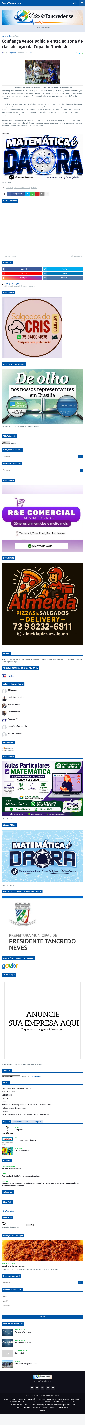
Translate (37, 1076)
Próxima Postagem (75, 256)
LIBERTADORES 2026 (23, 1407)
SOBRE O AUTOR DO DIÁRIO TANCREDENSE (16, 1088)
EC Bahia (34, 188)
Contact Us (22, 1399)
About (13, 1399)
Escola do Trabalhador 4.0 (32, 1402)
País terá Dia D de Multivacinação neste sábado (21, 1176)
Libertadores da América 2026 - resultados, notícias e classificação (25, 1115)
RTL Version (32, 1399)
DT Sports (19, 1130)
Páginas (38, 1122)
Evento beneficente (22, 1151)
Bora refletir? (20, 1353)
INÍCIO (42, 1410)
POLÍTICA (5, 1098)
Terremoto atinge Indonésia (26, 1364)
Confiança (15, 36)
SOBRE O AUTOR (63, 1407)
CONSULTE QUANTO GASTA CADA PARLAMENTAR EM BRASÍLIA (60, 1399)
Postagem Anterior (9, 256)
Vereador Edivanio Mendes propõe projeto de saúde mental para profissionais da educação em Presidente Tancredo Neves (40, 1184)
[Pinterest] (37, 194)
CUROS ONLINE (15, 1402)
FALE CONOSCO (7, 1095)
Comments (17, 1122)
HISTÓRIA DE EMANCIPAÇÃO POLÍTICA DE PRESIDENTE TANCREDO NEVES (26, 1105)
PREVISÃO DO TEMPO (9, 1092)
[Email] (42, 194)
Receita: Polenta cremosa (12, 1168)
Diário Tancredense (11, 3)
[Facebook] (76, 53)
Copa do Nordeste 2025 (22, 188)
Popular (6, 1122)
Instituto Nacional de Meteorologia (14, 1108)
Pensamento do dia (23, 1332)
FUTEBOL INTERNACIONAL (19, 1405)
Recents (28, 1122)
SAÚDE (4, 1102)
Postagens (9, 748)
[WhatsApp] (82, 53)
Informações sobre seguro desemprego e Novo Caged (56, 1405)
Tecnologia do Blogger (11, 284)
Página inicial (6, 36)
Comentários (9, 750)
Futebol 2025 (70, 1402)
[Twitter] (79, 53)
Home (6, 1399)
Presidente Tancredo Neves (26, 1140)
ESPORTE (5, 1111)
